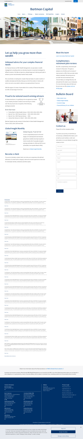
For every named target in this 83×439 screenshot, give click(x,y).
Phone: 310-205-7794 (9, 388)
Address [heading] (45, 384)
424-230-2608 (9, 398)
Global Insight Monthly (36, 149)
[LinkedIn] (6, 399)
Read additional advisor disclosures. (10, 356)
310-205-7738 (10, 417)
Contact (63, 14)
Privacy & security (65, 386)
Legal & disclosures (66, 388)
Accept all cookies (63, 432)
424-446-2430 (9, 405)
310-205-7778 (10, 410)
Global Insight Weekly (62, 100)
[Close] (80, 427)
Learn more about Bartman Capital (65, 56)
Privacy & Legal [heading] (65, 384)
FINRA (57, 424)
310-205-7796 (29, 397)
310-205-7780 (29, 410)
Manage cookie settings (63, 436)
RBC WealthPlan (49, 14)
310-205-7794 (10, 397)
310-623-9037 (28, 398)
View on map (45, 390)
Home (19, 14)
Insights (57, 14)
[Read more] (6, 205)
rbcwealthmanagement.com (8, 1)
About (23, 14)
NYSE (53, 424)
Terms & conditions (66, 390)
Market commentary (39, 14)
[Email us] (5, 389)
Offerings (30, 14)
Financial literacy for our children (65, 105)
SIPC (61, 424)
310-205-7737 (10, 403)
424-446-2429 (28, 412)
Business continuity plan (67, 392)
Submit (59, 191)
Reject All (63, 428)
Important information (68, 1)
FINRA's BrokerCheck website (54, 368)
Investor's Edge (61, 103)
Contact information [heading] (9, 384)
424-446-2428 (9, 412)
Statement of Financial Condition (68, 395)
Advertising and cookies (67, 397)
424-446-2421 (28, 405)
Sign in (75, 1)
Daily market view (61, 98)
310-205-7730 (29, 403)
